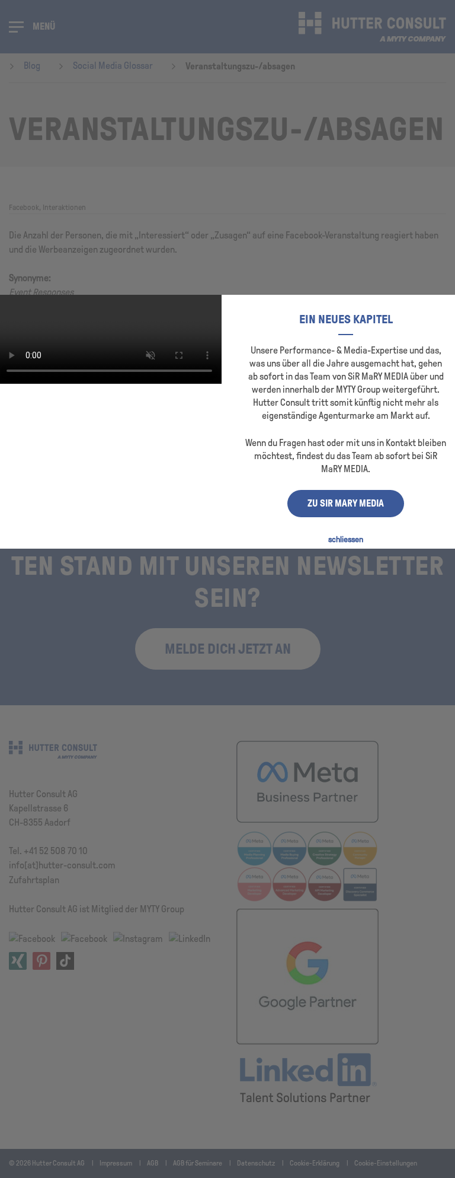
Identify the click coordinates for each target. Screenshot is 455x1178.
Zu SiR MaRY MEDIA (345, 503)
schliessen (345, 539)
